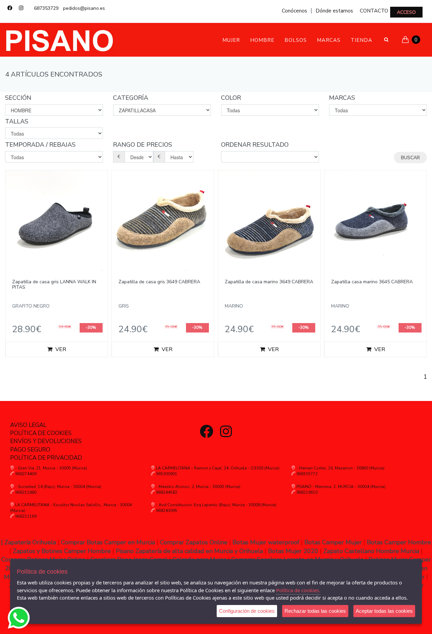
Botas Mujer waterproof (266, 542)
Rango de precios (142, 145)
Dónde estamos (334, 10)
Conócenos (294, 10)
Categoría (130, 98)
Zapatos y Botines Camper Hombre (62, 551)
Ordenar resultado (255, 145)
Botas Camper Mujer (333, 542)
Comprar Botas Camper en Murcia (108, 542)
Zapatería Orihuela (30, 542)
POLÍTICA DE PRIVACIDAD (46, 458)
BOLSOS (296, 40)
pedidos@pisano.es (84, 8)
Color (231, 98)
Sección (18, 98)
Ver (60, 349)
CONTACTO (374, 10)
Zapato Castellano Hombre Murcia (372, 551)
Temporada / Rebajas (40, 145)
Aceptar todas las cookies (384, 611)
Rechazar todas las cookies (315, 611)
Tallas (16, 121)
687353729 (46, 8)
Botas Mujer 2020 (293, 551)
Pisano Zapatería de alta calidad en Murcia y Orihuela (189, 551)
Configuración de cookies (247, 611)
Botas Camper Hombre (399, 542)
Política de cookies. (298, 590)
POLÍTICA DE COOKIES (41, 433)
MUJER (231, 40)
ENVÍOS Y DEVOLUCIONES (46, 441)
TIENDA (361, 40)
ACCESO (406, 12)
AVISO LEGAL (28, 425)
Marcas (329, 40)
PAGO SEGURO (30, 450)
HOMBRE (262, 40)
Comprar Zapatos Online (193, 542)
